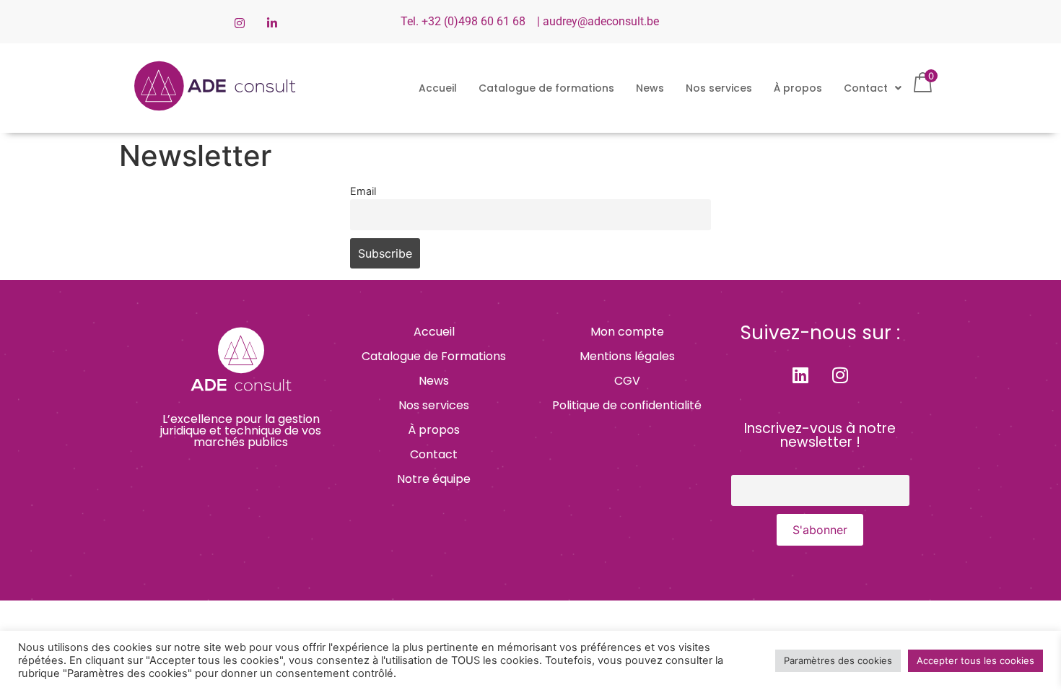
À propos (798, 88)
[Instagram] (239, 21)
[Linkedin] (800, 375)
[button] (872, 88)
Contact (866, 88)
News (650, 88)
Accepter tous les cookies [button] (975, 660)
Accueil (438, 88)
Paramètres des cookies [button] (838, 660)
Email (363, 191)
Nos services (719, 88)
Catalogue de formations (546, 88)
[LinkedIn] (272, 21)
